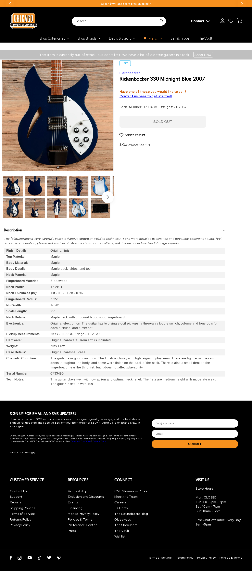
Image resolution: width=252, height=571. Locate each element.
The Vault (121, 531)
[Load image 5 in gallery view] (57, 186)
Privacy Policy (99, 441)
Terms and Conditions (80, 441)
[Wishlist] (230, 20)
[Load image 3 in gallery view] (35, 186)
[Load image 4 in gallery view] (35, 208)
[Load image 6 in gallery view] (57, 208)
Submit (195, 444)
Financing (75, 508)
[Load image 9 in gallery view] (100, 186)
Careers (120, 502)
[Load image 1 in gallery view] (13, 186)
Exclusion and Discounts (86, 497)
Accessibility (77, 491)
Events (73, 502)
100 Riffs (121, 508)
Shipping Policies (22, 508)
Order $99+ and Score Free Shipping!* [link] (126, 3)
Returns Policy (20, 519)
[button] (114, 230)
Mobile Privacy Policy (83, 514)
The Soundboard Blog (131, 514)
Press (72, 531)
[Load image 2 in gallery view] (13, 208)
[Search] (161, 21)
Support (16, 497)
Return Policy (184, 557)
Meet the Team (126, 497)
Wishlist (120, 536)
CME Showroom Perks (130, 491)
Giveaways (122, 519)
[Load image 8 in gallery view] (79, 208)
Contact (197, 21)
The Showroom (125, 525)
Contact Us (18, 491)
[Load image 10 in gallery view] (100, 208)
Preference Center (82, 525)
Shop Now (203, 54)
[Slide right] (108, 197)
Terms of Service (22, 514)
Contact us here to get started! (146, 96)
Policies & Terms (80, 519)
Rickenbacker (130, 73)
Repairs (15, 502)
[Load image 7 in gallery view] (79, 186)
